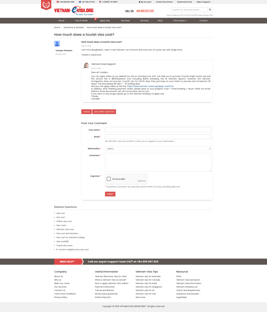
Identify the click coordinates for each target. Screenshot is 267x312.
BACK (87, 111)
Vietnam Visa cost (65, 229)
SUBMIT (110, 194)
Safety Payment (103, 297)
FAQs (160, 20)
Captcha (95, 176)
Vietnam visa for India (146, 283)
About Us (58, 276)
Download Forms (184, 2)
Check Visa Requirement (188, 290)
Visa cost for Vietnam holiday (70, 237)
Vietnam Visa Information (188, 283)
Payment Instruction (105, 286)
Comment (95, 155)
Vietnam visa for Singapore (149, 286)
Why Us (57, 279)
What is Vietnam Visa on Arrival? (110, 279)
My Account (145, 2)
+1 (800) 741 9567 (110, 2)
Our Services (60, 286)
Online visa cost (64, 221)
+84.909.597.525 (67, 2)
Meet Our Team (62, 283)
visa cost (60, 213)
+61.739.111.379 (88, 2)
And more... (141, 297)
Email (97, 136)
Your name (95, 130)
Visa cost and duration (67, 233)
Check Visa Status (164, 2)
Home (61, 20)
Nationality (94, 148)
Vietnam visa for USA (146, 293)
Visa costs (61, 225)
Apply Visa (105, 20)
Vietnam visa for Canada (148, 279)
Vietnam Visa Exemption (188, 279)
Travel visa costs (64, 245)
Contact (203, 20)
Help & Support (203, 2)
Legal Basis (181, 297)
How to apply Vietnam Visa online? (111, 283)
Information (180, 20)
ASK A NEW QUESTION (104, 111)
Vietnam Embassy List (186, 286)
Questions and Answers (187, 293)
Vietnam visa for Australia (148, 276)
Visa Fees (125, 20)
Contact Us (59, 290)
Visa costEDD (62, 241)
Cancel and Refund (104, 290)
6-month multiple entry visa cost (72, 249)
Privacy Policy (60, 297)
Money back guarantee (106, 293)
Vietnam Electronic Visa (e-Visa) (111, 276)
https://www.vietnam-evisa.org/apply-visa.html (150, 86)
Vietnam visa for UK (145, 290)
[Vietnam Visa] (73, 10)
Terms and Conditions (65, 293)
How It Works (81, 20)
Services (144, 20)
